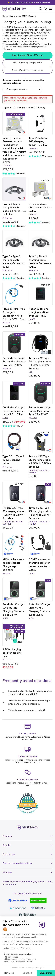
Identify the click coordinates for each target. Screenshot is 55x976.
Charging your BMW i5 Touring (27, 55)
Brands (6, 845)
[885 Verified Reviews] (27, 815)
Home (5, 16)
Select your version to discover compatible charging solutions (23, 81)
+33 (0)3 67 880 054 (27, 779)
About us (7, 872)
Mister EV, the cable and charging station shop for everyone (26, 883)
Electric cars (8, 854)
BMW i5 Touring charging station (27, 70)
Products (7, 836)
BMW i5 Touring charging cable (27, 62)
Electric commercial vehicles (17, 863)
